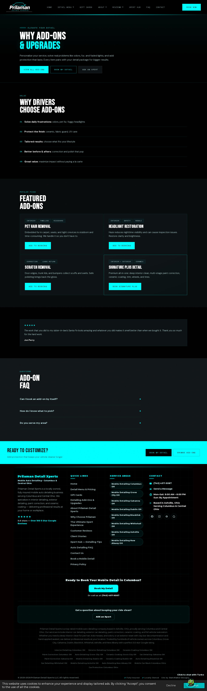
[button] (190, 682)
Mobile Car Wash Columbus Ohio (150, 663)
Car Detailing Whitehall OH (54, 663)
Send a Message (163, 488)
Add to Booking (38, 245)
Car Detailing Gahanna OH (152, 654)
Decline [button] (171, 685)
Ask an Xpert (90, 69)
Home (49, 7)
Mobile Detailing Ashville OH (125, 533)
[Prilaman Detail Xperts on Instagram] (159, 516)
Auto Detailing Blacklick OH (149, 659)
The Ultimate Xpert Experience (81, 523)
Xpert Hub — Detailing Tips (86, 542)
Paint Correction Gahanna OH (59, 659)
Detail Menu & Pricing (82, 489)
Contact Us (76, 553)
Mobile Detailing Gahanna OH (126, 502)
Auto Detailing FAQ (81, 547)
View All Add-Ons (34, 69)
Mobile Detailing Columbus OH (127, 485)
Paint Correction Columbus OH (57, 654)
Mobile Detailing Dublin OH (126, 509)
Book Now (192, 7)
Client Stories (78, 536)
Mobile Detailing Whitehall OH (126, 524)
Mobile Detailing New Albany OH (123, 541)
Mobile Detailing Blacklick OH (126, 516)
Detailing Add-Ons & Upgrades (82, 502)
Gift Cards (86, 7)
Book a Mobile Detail (82, 558)
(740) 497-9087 (163, 483)
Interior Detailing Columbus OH (70, 650)
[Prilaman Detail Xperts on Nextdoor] (167, 516)
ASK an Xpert (103, 616)
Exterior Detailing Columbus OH (104, 650)
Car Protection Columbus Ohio (103, 667)
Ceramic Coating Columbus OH (137, 650)
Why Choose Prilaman (83, 517)
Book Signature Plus (125, 286)
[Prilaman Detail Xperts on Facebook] (152, 516)
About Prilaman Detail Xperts (83, 510)
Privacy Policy (78, 564)
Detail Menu (65, 7)
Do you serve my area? (33, 422)
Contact (160, 7)
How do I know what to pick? (37, 411)
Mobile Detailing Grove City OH (124, 493)
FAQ (148, 7)
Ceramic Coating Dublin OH (119, 659)
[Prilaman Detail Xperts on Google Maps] (174, 516)
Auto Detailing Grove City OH (89, 654)
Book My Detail (63, 69)
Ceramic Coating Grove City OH (121, 654)
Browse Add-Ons (186, 452)
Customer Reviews (81, 530)
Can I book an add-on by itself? (39, 399)
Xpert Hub (135, 7)
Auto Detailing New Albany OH (116, 663)
